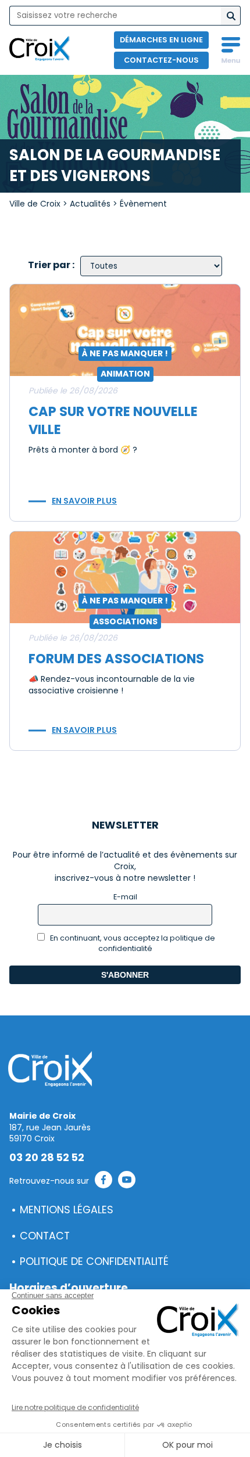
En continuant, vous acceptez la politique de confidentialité (131, 943)
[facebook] (103, 1181)
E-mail (125, 897)
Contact (45, 1236)
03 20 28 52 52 (46, 1158)
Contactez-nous (161, 60)
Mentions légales (66, 1210)
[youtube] (126, 1181)
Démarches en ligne (161, 40)
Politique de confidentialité (94, 1261)
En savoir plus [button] (84, 501)
